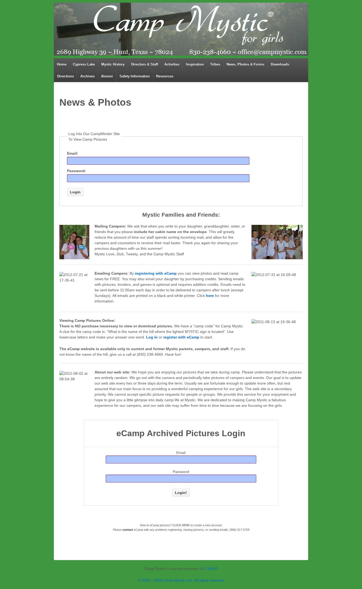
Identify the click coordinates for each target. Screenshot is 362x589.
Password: (76, 171)
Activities (171, 64)
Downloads (280, 64)
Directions (65, 76)
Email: (72, 153)
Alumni (107, 76)
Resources (164, 76)
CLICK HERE (181, 525)
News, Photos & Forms (245, 64)
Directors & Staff (144, 64)
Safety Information (135, 76)
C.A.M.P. (211, 568)
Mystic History (113, 64)
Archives (87, 76)
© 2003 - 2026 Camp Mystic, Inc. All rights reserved (181, 580)
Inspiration (195, 64)
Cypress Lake (84, 64)
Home (62, 64)
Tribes (215, 64)
